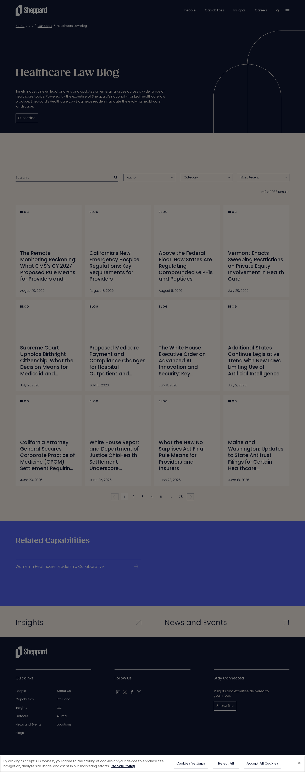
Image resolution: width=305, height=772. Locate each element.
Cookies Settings (191, 764)
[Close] (299, 763)
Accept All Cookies (262, 764)
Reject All (226, 764)
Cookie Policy (123, 766)
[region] (152, 763)
